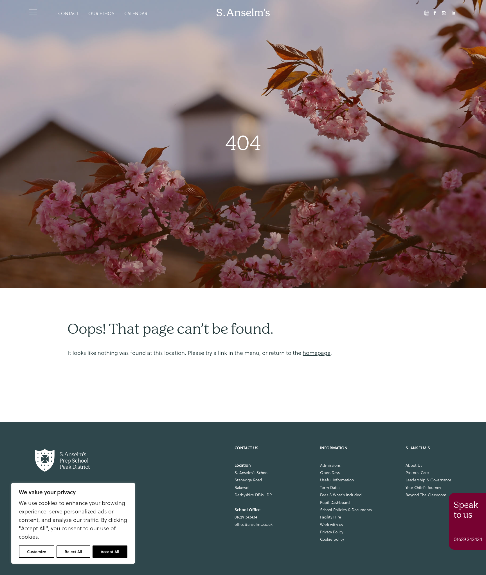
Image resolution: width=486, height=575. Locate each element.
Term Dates (330, 487)
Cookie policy (332, 539)
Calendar (135, 13)
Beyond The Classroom (426, 495)
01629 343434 (246, 517)
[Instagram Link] (444, 13)
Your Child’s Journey (423, 487)
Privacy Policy (331, 532)
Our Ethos (101, 13)
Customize (36, 551)
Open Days (330, 472)
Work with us (331, 524)
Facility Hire (330, 517)
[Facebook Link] (426, 13)
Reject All (73, 551)
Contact (68, 13)
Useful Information (337, 480)
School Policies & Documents (346, 510)
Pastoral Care (417, 472)
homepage (316, 353)
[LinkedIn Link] (453, 13)
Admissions (330, 465)
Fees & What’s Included (341, 495)
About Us (414, 465)
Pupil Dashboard (335, 502)
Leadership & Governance (428, 480)
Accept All (110, 551)
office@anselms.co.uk (254, 524)
